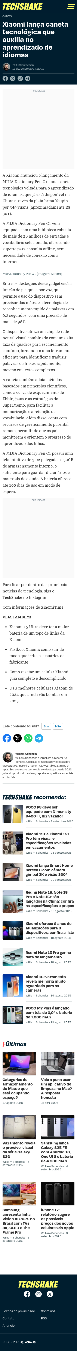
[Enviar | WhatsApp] (20, 78)
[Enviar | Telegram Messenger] (27, 78)
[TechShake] (23, 6)
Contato (8, 1318)
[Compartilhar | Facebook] (5, 78)
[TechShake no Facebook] (27, 1294)
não (58, 726)
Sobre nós (48, 1311)
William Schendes (26, 753)
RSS (44, 1318)
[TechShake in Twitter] (50, 1294)
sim (46, 726)
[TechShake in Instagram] (38, 1294)
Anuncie (9, 1325)
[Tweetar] (12, 78)
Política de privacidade (19, 1311)
